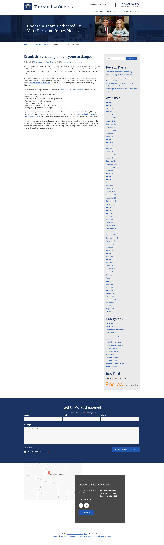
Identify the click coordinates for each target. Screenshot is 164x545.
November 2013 (112, 303)
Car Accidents (111, 323)
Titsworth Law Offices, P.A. (43, 62)
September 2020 (112, 170)
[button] (162, 532)
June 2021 (109, 142)
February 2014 (111, 293)
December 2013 (111, 300)
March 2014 (110, 290)
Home (96, 11)
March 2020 (110, 189)
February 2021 (111, 155)
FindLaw (110, 536)
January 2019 (110, 226)
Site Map (63, 536)
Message (27, 425)
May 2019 (109, 213)
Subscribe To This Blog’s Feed (117, 378)
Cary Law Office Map (86, 499)
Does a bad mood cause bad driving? (119, 72)
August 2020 (110, 173)
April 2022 (109, 112)
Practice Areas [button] (111, 11)
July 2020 (109, 176)
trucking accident (112, 357)
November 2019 (112, 198)
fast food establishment (115, 330)
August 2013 (110, 309)
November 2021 (112, 127)
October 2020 (111, 167)
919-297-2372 (130, 4)
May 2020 (109, 182)
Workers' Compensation (115, 363)
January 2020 (110, 192)
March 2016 (110, 256)
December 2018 (111, 229)
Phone (103, 415)
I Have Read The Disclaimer (38, 452)
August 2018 (110, 241)
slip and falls (110, 354)
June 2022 (109, 106)
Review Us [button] (86, 513)
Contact (137, 11)
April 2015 (109, 263)
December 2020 (111, 161)
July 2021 (109, 139)
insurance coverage (113, 336)
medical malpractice (113, 342)
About (102, 11)
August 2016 (110, 250)
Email (65, 415)
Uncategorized (111, 360)
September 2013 (112, 306)
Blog (131, 11)
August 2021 (110, 136)
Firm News (110, 333)
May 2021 (109, 146)
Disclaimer (28, 448)
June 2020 (109, 179)
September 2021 (112, 133)
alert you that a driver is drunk (72, 90)
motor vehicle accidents (73, 62)
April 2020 (109, 186)
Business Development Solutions (92, 536)
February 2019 (111, 223)
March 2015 (110, 266)
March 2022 (110, 115)
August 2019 (110, 204)
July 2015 (109, 259)
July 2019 (109, 207)
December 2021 (111, 124)
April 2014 (109, 287)
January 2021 (110, 158)
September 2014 (112, 275)
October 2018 (111, 235)
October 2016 (111, 244)
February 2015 (111, 269)
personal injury (111, 348)
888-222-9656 (109, 493)
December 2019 (111, 195)
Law (107, 339)
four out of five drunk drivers (39, 83)
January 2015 (110, 272)
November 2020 (112, 164)
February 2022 (111, 118)
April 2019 (109, 216)
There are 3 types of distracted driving (120, 75)
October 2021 (111, 130)
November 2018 (112, 232)
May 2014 (109, 284)
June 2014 (109, 281)
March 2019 (110, 219)
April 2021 (109, 149)
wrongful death (111, 367)
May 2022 (109, 109)
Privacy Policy (73, 536)
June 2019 (109, 210)
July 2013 (109, 312)
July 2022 (109, 102)
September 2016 (112, 247)
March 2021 (110, 152)
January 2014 (110, 296)
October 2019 (111, 201)
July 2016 (109, 253)
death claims (110, 327)
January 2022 (110, 121)
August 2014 (110, 278)
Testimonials (124, 11)
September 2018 (112, 238)
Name (26, 415)
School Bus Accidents (113, 351)
